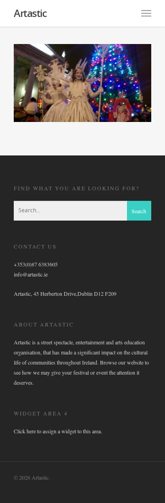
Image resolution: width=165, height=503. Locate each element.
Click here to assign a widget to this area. (58, 431)
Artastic (30, 13)
